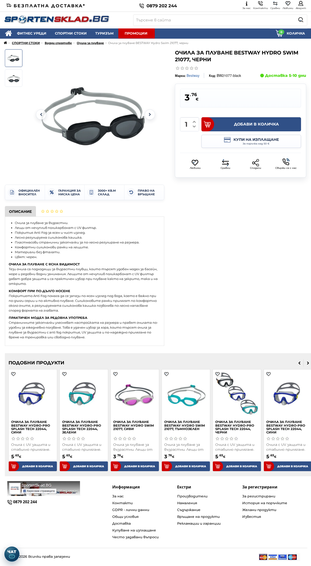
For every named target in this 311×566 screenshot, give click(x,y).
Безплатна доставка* (50, 5)
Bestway (193, 75)
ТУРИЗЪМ (104, 33)
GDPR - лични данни (130, 510)
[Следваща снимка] (150, 114)
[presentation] (299, 363)
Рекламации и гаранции (199, 523)
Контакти (122, 503)
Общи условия (125, 516)
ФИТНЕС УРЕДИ (31, 33)
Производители (192, 496)
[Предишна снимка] (41, 114)
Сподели (255, 168)
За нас (118, 496)
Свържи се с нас (286, 168)
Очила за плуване (90, 43)
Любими (195, 168)
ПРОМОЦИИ (136, 33)
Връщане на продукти (198, 516)
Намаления (187, 503)
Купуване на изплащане (134, 530)
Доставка (121, 523)
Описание (20, 211)
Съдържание (188, 510)
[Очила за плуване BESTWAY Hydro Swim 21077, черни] (13, 58)
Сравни (225, 168)
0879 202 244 (162, 5)
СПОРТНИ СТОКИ (71, 33)
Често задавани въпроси (135, 537)
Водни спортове (58, 43)
